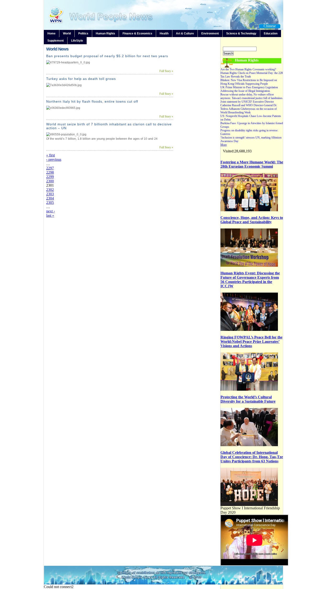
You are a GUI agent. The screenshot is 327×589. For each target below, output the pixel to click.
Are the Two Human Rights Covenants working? (248, 69)
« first (50, 155)
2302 (50, 190)
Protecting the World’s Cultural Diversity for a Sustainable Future (248, 399)
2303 (50, 194)
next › (50, 211)
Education (270, 33)
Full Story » (166, 71)
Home (51, 33)
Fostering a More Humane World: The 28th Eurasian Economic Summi (251, 164)
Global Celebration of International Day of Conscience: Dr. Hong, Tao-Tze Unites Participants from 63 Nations (251, 456)
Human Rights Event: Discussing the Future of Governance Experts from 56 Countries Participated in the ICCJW (250, 279)
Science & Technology (241, 33)
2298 (50, 172)
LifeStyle (77, 40)
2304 (50, 198)
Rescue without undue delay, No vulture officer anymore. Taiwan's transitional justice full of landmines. (251, 96)
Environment (210, 33)
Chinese (270, 26)
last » (50, 215)
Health (164, 33)
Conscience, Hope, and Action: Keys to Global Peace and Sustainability (251, 220)
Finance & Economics (137, 33)
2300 (50, 181)
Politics (83, 33)
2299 (50, 177)
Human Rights (105, 33)
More (223, 144)
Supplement (55, 40)
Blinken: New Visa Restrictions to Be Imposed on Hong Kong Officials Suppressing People (248, 81)
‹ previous (53, 159)
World (67, 33)
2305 (50, 202)
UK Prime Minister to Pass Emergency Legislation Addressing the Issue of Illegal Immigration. (249, 89)
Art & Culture (185, 33)
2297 (50, 168)
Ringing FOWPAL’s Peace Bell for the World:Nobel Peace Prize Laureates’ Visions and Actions (251, 341)
